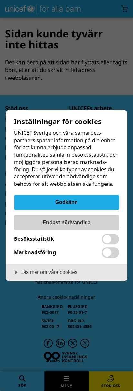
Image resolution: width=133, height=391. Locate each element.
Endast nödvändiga (67, 222)
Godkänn (66, 202)
